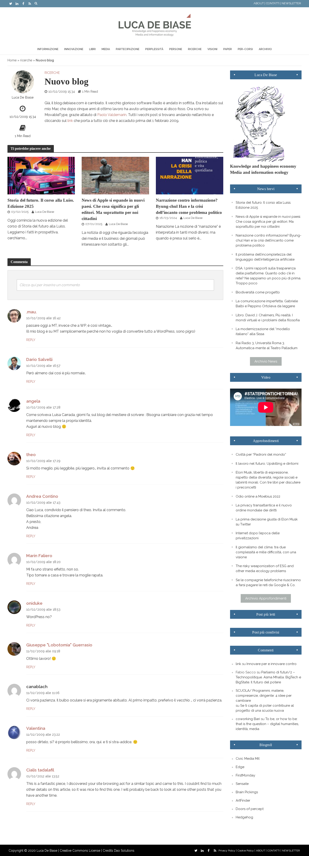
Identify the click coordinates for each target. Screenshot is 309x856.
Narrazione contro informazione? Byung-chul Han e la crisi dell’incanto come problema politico (189, 206)
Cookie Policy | (246, 850)
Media (106, 49)
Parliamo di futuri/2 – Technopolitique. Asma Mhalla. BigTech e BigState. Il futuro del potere (268, 677)
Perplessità (154, 49)
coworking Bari (248, 719)
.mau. (31, 312)
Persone (175, 49)
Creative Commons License (80, 850)
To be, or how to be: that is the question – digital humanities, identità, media (267, 724)
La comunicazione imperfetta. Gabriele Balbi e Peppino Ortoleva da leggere (267, 303)
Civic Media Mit (247, 759)
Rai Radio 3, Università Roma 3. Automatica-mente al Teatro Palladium (266, 345)
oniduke (34, 603)
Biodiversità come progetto (258, 292)
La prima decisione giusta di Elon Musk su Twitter (267, 521)
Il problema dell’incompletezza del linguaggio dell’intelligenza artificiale (265, 256)
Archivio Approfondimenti (265, 598)
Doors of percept (250, 809)
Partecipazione (127, 49)
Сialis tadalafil (40, 770)
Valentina (35, 728)
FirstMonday (245, 775)
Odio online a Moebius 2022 (258, 496)
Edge (240, 767)
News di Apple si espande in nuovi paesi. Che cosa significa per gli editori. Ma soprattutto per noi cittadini (113, 209)
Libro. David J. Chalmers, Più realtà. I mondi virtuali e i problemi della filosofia (268, 317)
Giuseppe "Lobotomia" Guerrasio (59, 645)
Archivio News (265, 361)
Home (12, 60)
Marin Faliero (39, 555)
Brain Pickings (247, 792)
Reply (30, 340)
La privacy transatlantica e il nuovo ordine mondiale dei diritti (264, 507)
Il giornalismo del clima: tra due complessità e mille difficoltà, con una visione (266, 552)
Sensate (242, 784)
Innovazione (73, 49)
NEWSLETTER (291, 3)
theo (31, 454)
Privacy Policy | (228, 850)
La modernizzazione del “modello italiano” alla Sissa (263, 331)
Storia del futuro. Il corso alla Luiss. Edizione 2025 (40, 203)
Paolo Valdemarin (111, 115)
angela (33, 401)
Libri (92, 49)
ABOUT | (259, 3)
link (70, 120)
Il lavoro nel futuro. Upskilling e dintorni (267, 464)
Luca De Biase (23, 97)
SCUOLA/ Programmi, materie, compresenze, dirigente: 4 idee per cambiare (264, 696)
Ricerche (195, 49)
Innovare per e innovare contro (272, 664)
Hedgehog (244, 817)
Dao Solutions (124, 850)
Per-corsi (245, 49)
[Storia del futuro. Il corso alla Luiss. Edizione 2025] (41, 175)
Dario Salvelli (39, 359)
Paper (227, 49)
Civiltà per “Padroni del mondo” (261, 454)
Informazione (47, 49)
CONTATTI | (273, 3)
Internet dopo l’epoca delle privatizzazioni (258, 535)
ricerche (26, 60)
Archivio (265, 49)
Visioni (212, 49)
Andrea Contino (42, 496)
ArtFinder (243, 800)
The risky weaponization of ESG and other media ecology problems (265, 568)
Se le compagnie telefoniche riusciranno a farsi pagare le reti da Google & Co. (268, 582)
